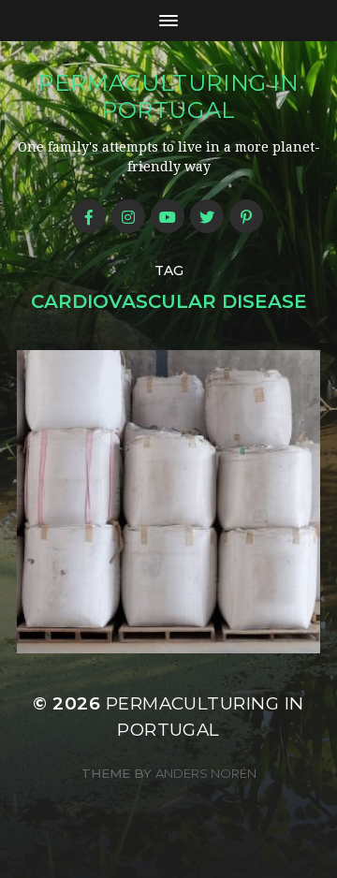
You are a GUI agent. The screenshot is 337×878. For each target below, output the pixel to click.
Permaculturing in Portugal (168, 96)
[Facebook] (89, 216)
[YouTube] (167, 216)
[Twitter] (207, 216)
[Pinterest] (246, 216)
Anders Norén (205, 773)
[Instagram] (128, 216)
